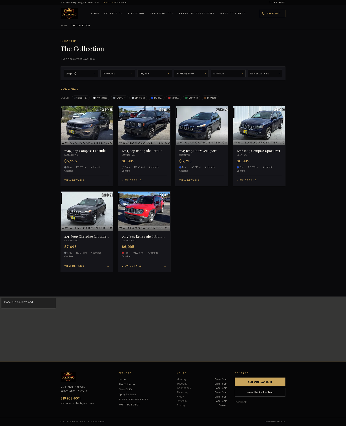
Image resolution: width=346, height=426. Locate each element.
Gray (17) (121, 97)
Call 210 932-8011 (260, 382)
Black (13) (82, 97)
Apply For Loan (162, 13)
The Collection (127, 384)
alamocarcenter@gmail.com (77, 403)
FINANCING (136, 13)
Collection (113, 13)
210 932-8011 (277, 2)
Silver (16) (140, 97)
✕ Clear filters (69, 89)
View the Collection (260, 392)
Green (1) (193, 97)
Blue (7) (158, 97)
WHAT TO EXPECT (233, 13)
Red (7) (175, 97)
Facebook (241, 402)
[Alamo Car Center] (69, 13)
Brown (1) (212, 97)
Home (95, 13)
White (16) (102, 97)
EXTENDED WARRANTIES (197, 13)
